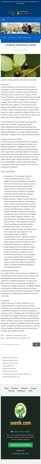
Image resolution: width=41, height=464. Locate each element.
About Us (24, 388)
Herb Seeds (12, 37)
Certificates (21, 391)
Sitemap (11, 391)
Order (30, 391)
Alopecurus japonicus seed (10, 363)
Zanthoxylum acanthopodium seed (15, 335)
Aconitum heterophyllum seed (10, 377)
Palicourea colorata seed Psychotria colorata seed (16, 374)
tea (27, 191)
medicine (21, 201)
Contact (33, 388)
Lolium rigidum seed (8, 366)
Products (15, 388)
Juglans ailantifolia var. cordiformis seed (17, 338)
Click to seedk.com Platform (20, 445)
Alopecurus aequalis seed (9, 360)
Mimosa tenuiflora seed (9, 368)
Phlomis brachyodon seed (9, 371)
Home (4, 37)
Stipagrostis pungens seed (10, 357)
